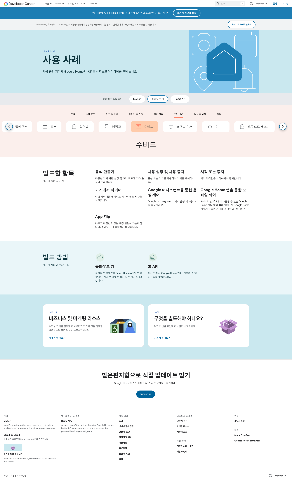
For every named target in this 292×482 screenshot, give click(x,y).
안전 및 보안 (124, 431)
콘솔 (275, 3)
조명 (121, 421)
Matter (7, 421)
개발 (47, 3)
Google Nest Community (247, 440)
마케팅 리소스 (183, 426)
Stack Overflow (242, 435)
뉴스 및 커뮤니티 (75, 3)
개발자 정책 (182, 451)
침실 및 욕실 (124, 453)
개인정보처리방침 (18, 475)
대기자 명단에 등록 (186, 13)
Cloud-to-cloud (12, 435)
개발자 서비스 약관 (185, 446)
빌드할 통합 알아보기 (13, 454)
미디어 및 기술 (125, 437)
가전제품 (123, 442)
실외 (121, 459)
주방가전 (123, 448)
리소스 (58, 3)
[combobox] (230, 3)
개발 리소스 (182, 431)
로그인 (285, 3)
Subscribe (145, 394)
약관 (6, 475)
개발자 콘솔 (239, 421)
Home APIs (66, 421)
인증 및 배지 (182, 421)
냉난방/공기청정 (126, 426)
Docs (91, 3)
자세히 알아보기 (57, 337)
